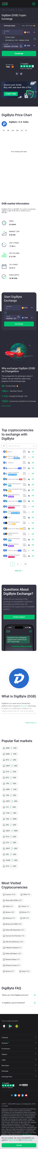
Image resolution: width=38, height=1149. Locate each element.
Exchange (19, 53)
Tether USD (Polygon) (14, 506)
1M (13, 130)
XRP (9, 517)
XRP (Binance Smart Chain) (14, 523)
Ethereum (11, 462)
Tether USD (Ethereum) (14, 484)
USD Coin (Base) (14, 550)
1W (8, 130)
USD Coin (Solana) (13, 545)
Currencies (11, 10)
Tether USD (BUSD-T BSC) (15, 490)
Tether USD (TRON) (15, 479)
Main (3, 10)
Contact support (19, 617)
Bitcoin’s (24, 706)
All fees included (10, 37)
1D (3, 130)
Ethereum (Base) (14, 468)
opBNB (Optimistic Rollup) (13, 534)
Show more (29, 723)
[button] (29, 32)
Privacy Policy (27, 1140)
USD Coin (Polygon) (13, 556)
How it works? (6, 406)
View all (18, 571)
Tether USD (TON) (14, 501)
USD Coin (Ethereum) (14, 539)
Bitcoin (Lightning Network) (14, 457)
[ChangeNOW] (5, 3)
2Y (26, 130)
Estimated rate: (9, 40)
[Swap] (34, 38)
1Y (22, 130)
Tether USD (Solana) (14, 495)
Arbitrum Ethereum (13, 473)
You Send (6, 31)
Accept (19, 1145)
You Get (6, 44)
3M (17, 130)
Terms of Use (13, 1140)
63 (25, 564)
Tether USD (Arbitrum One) (14, 512)
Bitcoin (10, 452)
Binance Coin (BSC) (15, 528)
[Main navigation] (34, 4)
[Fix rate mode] (21, 46)
